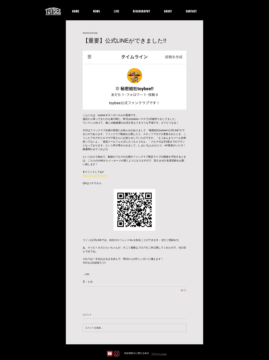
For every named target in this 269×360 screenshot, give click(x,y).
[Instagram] (116, 353)
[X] (103, 353)
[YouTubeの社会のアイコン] (110, 353)
